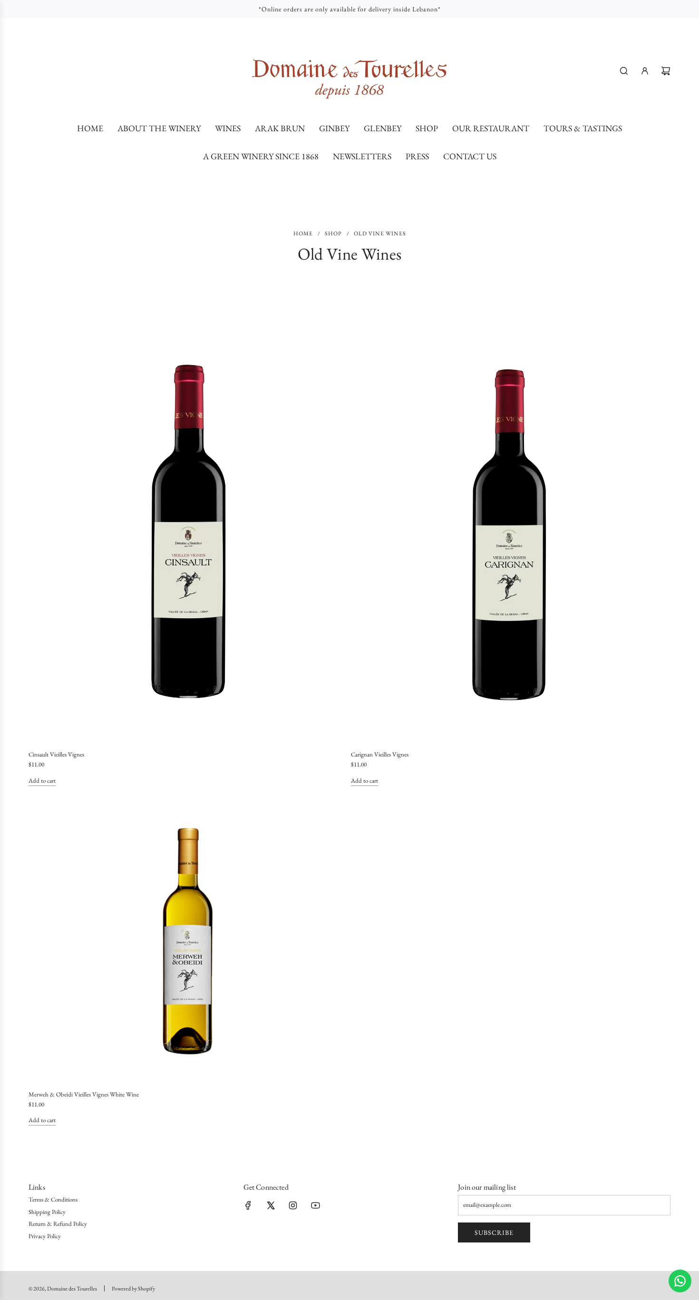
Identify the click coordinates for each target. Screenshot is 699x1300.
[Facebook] (248, 1205)
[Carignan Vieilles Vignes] (511, 532)
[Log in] (644, 70)
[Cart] (665, 70)
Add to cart (42, 780)
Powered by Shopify (133, 1288)
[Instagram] (292, 1205)
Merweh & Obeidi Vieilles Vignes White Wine (84, 1094)
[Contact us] (680, 1281)
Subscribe (494, 1232)
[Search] (623, 70)
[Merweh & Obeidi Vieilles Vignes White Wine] (189, 941)
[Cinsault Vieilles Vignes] (189, 532)
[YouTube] (315, 1205)
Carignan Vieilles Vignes (379, 754)
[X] (270, 1205)
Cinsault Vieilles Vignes (56, 754)
